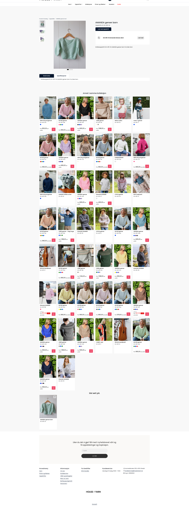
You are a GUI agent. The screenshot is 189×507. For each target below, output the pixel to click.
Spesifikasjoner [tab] (61, 76)
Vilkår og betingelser (66, 476)
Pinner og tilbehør (100, 4)
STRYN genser (119, 194)
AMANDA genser (82, 120)
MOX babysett (138, 194)
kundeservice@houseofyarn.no (134, 471)
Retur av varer (64, 478)
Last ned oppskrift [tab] (103, 29)
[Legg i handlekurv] (53, 129)
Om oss (62, 471)
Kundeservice (64, 473)
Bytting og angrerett (66, 481)
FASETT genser (138, 120)
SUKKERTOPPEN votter (65, 194)
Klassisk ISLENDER (101, 194)
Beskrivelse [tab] (46, 76)
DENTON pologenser (46, 120)
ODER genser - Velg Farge (66, 231)
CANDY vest (99, 342)
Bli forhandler (85, 471)
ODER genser (100, 120)
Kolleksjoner (88, 4)
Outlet (119, 4)
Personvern (63, 483)
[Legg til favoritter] (54, 98)
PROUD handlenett (45, 268)
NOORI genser (63, 120)
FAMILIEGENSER (119, 157)
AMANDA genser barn (46, 419)
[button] (68, 69)
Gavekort (111, 4)
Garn (69, 4)
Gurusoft (94, 504)
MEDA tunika (118, 120)
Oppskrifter (78, 4)
